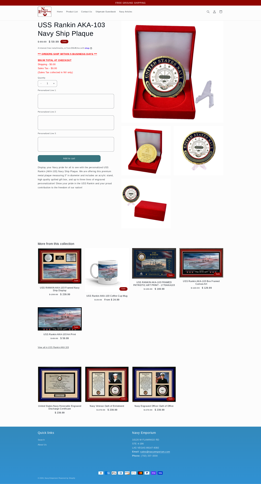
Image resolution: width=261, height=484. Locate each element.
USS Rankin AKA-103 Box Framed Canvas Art (201, 282)
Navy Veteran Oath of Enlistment (107, 406)
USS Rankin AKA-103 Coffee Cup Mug (107, 296)
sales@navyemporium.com (155, 451)
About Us (42, 445)
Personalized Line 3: (47, 133)
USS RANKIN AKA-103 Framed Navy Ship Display (60, 289)
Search (41, 440)
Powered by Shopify (67, 478)
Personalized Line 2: (47, 112)
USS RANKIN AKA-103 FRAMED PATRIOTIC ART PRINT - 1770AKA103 (154, 283)
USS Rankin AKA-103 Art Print (60, 334)
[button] (208, 12)
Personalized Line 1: (47, 90)
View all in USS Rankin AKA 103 (53, 347)
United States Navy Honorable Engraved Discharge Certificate (59, 407)
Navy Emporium (51, 478)
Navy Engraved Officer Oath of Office (154, 406)
